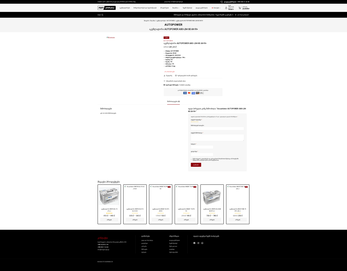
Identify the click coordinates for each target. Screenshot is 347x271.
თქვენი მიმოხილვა (197, 133)
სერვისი (143, 252)
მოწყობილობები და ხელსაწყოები (145, 8)
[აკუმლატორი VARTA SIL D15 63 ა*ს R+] (134, 196)
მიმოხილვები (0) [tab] (173, 101)
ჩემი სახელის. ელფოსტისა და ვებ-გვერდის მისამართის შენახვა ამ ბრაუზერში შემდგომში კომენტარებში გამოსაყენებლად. (216, 159)
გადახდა (172, 249)
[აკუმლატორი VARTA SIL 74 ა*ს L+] (109, 196)
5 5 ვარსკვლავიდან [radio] (197, 121)
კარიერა (144, 246)
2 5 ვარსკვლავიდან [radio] (193, 121)
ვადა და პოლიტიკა (147, 240)
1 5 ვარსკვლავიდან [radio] (191, 121)
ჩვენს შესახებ (187, 8)
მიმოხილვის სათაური (197, 125)
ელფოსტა (194, 151)
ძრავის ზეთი (164, 8)
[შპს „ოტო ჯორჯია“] (107, 8)
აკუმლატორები (124, 8)
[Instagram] (198, 243)
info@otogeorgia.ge (177, 1)
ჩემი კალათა (173, 246)
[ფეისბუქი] (194, 243)
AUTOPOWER (173, 24)
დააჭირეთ (144, 243)
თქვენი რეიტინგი (196, 119)
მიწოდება (144, 249)
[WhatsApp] (202, 243)
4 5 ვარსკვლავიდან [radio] (196, 121)
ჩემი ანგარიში (173, 252)
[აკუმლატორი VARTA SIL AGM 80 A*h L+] (212, 196)
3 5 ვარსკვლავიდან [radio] (194, 121)
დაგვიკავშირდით (202, 8)
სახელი (193, 144)
